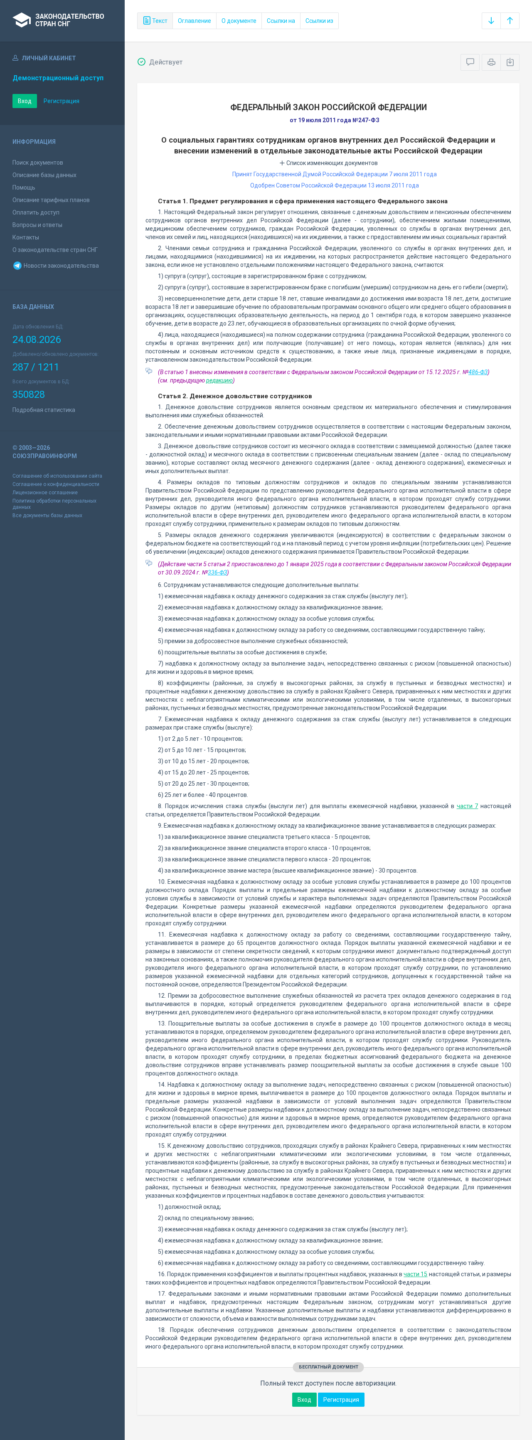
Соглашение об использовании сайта (57, 476)
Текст (159, 20)
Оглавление (194, 20)
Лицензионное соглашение (45, 493)
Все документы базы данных (47, 515)
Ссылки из (319, 20)
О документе (239, 20)
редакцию (219, 380)
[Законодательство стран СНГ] (62, 21)
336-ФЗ (217, 572)
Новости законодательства (60, 265)
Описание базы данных (44, 175)
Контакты (25, 237)
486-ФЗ (478, 372)
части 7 (467, 806)
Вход (25, 101)
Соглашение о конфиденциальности (55, 484)
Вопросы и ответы (37, 225)
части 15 (415, 1274)
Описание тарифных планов (51, 200)
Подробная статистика (43, 410)
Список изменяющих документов (331, 163)
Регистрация (61, 101)
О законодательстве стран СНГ (55, 250)
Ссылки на (281, 20)
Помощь (23, 187)
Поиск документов (37, 162)
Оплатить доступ (35, 212)
